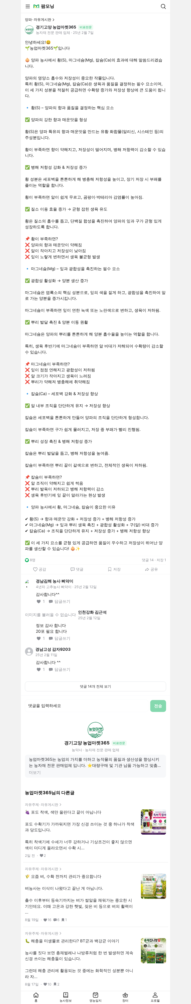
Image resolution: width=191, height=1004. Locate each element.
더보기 (35, 772)
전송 (158, 706)
